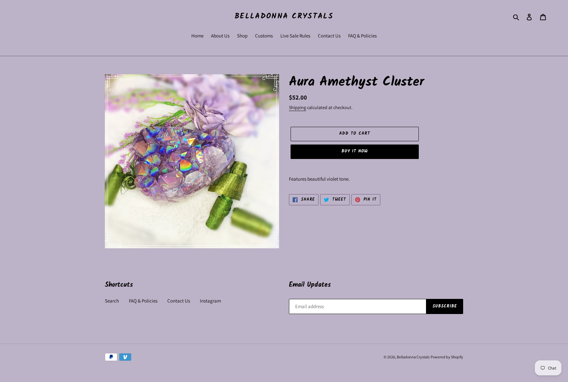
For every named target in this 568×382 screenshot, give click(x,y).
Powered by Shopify (447, 356)
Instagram (210, 301)
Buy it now (355, 151)
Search (112, 301)
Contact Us (178, 301)
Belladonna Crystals (284, 16)
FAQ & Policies (143, 301)
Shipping (297, 107)
